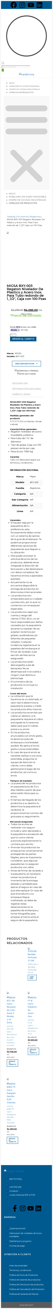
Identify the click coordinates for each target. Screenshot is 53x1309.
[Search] (3, 70)
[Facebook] (13, 5)
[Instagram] (22, 5)
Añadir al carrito (23, 339)
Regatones (35, 216)
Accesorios (22, 216)
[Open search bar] (3, 63)
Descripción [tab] (20, 383)
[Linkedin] (39, 5)
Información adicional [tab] (26, 389)
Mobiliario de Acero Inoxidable (24, 86)
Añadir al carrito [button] (12, 1062)
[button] (26, 143)
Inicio (11, 83)
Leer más (32, 977)
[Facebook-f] (15, 1208)
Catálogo (11, 216)
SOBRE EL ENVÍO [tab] (21, 394)
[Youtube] (31, 5)
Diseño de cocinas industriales (24, 89)
